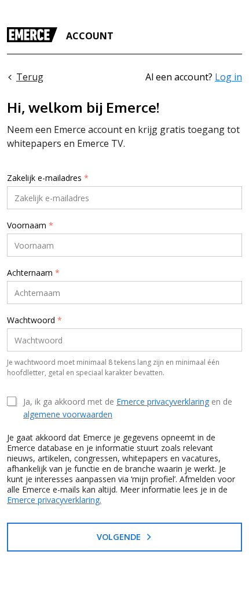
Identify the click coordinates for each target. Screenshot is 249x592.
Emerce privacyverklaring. (54, 499)
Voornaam (30, 225)
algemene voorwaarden (67, 414)
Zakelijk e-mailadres (48, 178)
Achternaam (33, 273)
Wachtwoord (34, 320)
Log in (228, 77)
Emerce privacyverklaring (162, 401)
